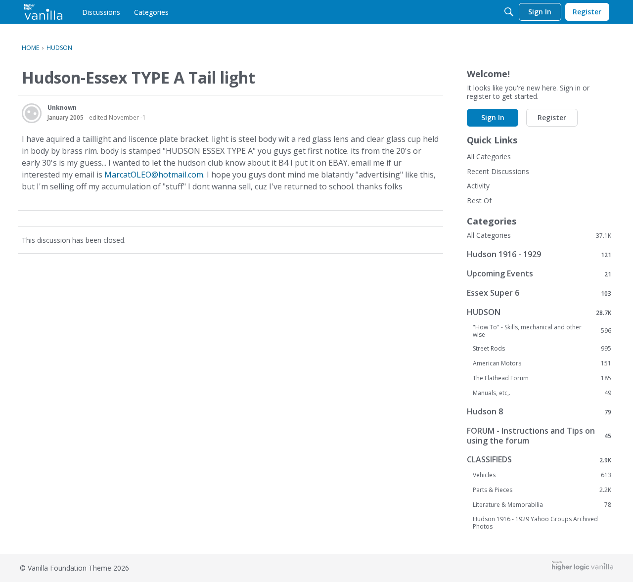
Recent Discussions (498, 171)
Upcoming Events (539, 274)
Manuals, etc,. (542, 393)
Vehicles (542, 475)
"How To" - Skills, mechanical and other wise (542, 330)
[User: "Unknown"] (32, 113)
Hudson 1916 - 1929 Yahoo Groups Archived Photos (535, 522)
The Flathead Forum (542, 378)
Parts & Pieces (542, 490)
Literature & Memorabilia (542, 504)
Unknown (62, 107)
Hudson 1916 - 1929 (539, 254)
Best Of (479, 200)
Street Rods (542, 348)
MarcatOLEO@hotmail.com (153, 174)
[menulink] (101, 12)
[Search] (509, 12)
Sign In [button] (492, 117)
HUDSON (539, 312)
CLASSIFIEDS (539, 459)
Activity (478, 185)
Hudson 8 (539, 411)
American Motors (542, 363)
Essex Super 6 (539, 293)
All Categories (489, 156)
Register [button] (552, 117)
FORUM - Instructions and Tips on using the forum (539, 436)
